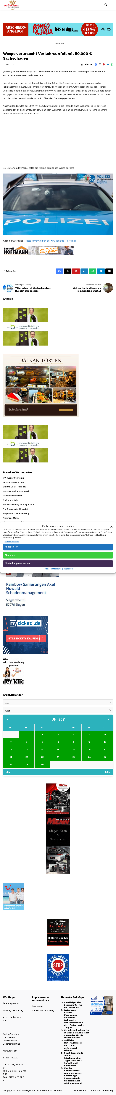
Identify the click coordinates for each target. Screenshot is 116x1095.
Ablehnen (10, 555)
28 (11, 764)
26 (89, 756)
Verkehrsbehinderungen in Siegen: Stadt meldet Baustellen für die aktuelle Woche (74, 1034)
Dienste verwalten (12, 542)
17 (58, 749)
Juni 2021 (58, 719)
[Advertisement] (58, 140)
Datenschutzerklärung (54, 569)
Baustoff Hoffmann (13, 495)
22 (27, 756)
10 (58, 741)
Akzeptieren (11, 546)
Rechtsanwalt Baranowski (16, 491)
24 (58, 756)
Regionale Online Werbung (16, 513)
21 (11, 756)
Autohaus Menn (11, 518)
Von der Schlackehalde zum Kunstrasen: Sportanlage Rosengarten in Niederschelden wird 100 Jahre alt (73, 1075)
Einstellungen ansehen (17, 563)
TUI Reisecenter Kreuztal (15, 509)
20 (105, 749)
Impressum (68, 569)
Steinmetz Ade (10, 500)
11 (73, 741)
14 (11, 749)
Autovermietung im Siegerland (18, 504)
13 (105, 741)
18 (73, 749)
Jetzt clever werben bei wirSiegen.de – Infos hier (51, 240)
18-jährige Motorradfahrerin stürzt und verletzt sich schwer (73, 1045)
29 (26, 764)
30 (42, 764)
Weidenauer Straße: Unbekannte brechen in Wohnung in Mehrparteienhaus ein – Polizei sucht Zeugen (74, 1019)
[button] (111, 526)
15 (27, 749)
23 (42, 756)
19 (89, 749)
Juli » (108, 772)
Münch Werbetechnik (13, 482)
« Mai (8, 772)
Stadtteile (59, 43)
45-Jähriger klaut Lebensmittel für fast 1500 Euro (73, 1005)
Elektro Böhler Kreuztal (14, 486)
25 (73, 756)
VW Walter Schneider (13, 478)
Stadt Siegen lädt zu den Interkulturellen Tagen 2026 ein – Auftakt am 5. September (73, 1059)
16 (42, 749)
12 (89, 741)
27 (105, 756)
